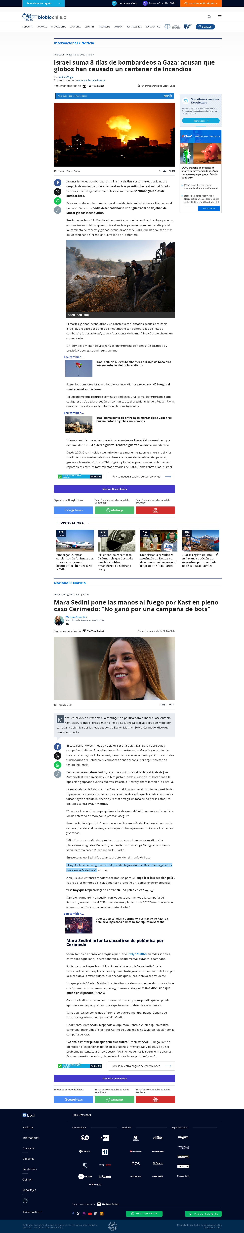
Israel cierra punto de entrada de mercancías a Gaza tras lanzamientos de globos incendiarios (134, 419)
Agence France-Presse (91, 81)
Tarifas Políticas (31, 1211)
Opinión (118, 26)
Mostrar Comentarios (114, 489)
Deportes (89, 26)
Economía (75, 26)
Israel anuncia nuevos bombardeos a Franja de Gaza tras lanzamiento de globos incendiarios (133, 363)
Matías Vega (65, 77)
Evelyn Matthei (137, 954)
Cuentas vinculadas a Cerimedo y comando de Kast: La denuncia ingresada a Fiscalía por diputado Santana (132, 920)
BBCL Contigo (153, 26)
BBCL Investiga (134, 26)
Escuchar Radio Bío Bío (201, 3)
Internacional (58, 26)
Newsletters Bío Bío (127, 3)
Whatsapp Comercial (146, 1213)
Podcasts (27, 26)
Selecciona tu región (39, 3)
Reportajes (29, 1190)
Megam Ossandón (76, 617)
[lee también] (79, 925)
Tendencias (104, 26)
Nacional (42, 26)
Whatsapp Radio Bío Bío (205, 1213)
